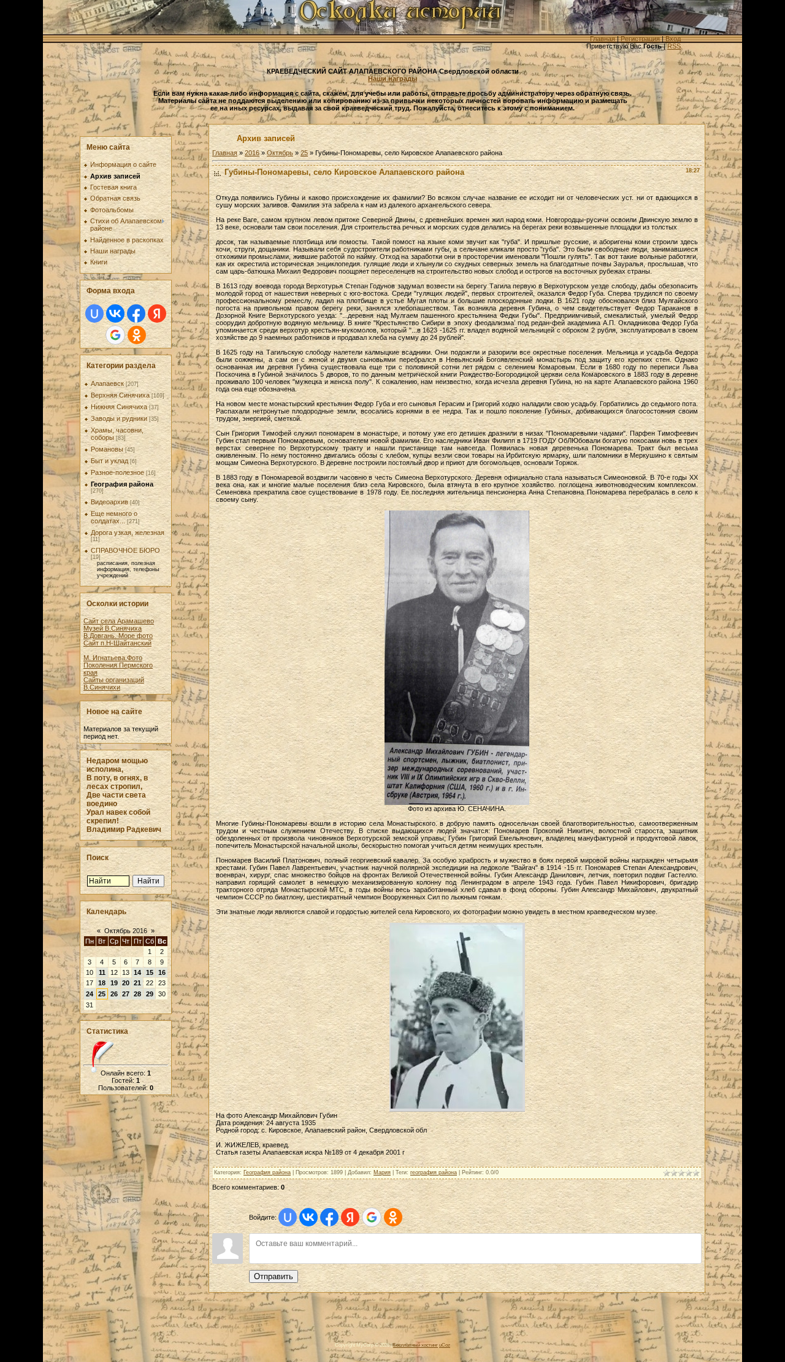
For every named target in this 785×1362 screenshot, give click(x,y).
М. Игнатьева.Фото (112, 657)
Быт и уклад (109, 460)
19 (114, 983)
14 (137, 972)
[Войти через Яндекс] (157, 313)
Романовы (107, 449)
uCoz (444, 1345)
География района (122, 484)
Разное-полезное (117, 472)
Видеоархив (109, 502)
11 (102, 972)
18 (101, 983)
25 (101, 994)
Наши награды (392, 78)
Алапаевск (107, 383)
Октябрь (280, 152)
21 (137, 983)
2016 (252, 152)
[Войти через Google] (115, 335)
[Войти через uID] (94, 313)
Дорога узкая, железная (127, 532)
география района (433, 1172)
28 (137, 994)
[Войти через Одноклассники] (137, 335)
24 (89, 994)
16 (162, 972)
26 (114, 994)
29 (149, 994)
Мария (382, 1172)
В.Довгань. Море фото (118, 635)
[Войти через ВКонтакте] (115, 313)
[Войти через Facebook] (136, 313)
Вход (673, 38)
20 (125, 983)
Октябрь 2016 (125, 930)
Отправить (273, 1276)
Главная (602, 38)
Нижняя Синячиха (119, 406)
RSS (674, 46)
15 (149, 972)
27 (125, 994)
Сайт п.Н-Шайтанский (117, 643)
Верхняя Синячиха (120, 395)
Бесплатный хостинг (415, 1345)
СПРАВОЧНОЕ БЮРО (125, 550)
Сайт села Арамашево (118, 621)
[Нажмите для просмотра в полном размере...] (457, 802)
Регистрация (640, 38)
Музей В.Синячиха (112, 628)
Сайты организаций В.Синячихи (113, 683)
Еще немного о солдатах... (114, 517)
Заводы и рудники (119, 418)
